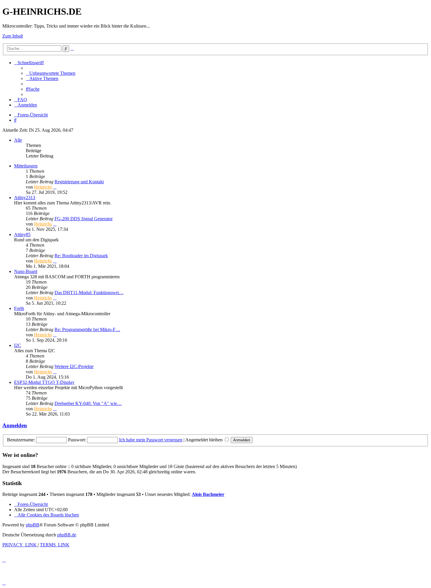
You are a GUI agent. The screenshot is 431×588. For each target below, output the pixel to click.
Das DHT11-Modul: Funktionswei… (89, 292)
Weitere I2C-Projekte (74, 366)
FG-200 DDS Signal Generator (84, 218)
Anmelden (14, 425)
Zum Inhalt (12, 35)
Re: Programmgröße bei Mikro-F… (87, 329)
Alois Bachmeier (208, 494)
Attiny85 (22, 234)
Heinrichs (43, 186)
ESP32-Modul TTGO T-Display (44, 382)
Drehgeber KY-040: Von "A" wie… (88, 403)
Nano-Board (25, 271)
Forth (19, 308)
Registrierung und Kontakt (79, 181)
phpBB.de (66, 534)
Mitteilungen (26, 165)
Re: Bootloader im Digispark (81, 255)
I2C (17, 345)
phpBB (32, 524)
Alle (18, 140)
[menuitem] (50, 73)
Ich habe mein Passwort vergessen (150, 439)
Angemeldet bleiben (204, 439)
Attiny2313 (24, 197)
